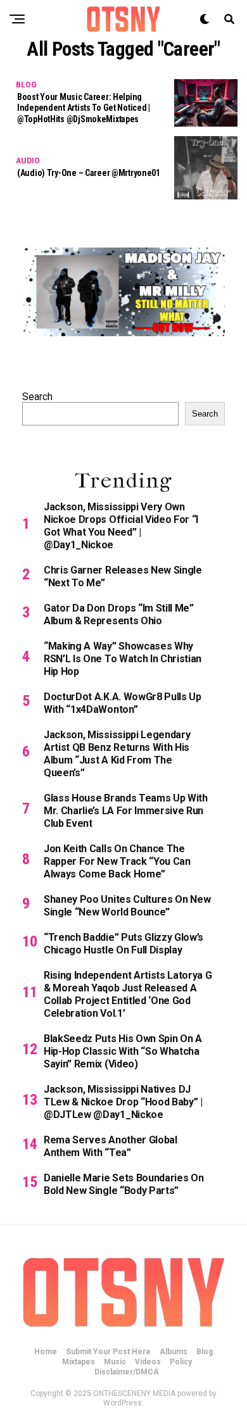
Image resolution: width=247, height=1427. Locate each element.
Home (45, 1351)
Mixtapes (78, 1361)
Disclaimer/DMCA (126, 1371)
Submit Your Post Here (108, 1351)
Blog (204, 1351)
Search (37, 397)
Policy (181, 1361)
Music (115, 1361)
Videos (148, 1361)
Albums (173, 1351)
